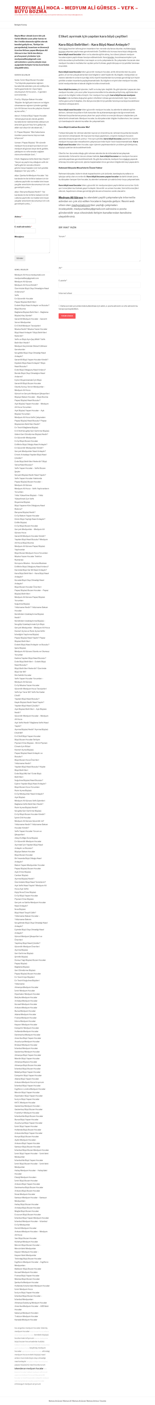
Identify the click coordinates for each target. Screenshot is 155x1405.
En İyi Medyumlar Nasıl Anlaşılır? (29, 794)
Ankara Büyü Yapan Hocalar (34, 116)
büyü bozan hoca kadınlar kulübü (29, 1341)
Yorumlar (103, 1401)
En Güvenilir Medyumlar (25, 438)
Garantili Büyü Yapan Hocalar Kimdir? (31, 360)
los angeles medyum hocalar (27, 1328)
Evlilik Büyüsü (21, 522)
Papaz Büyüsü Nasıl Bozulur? (27, 400)
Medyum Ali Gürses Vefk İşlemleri (30, 801)
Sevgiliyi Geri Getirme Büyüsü (28, 811)
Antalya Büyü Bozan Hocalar (27, 1208)
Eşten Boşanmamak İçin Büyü (28, 380)
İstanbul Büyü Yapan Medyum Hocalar (32, 1218)
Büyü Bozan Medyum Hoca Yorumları (31, 553)
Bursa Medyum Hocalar (25, 1011)
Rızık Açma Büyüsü (23, 790)
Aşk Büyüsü (20, 797)
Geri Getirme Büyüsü (24, 953)
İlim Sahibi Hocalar (23, 675)
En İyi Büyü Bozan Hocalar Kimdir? (30, 814)
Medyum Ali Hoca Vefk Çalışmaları (30, 417)
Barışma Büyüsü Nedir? (30, 192)
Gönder (19, 258)
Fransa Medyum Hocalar (26, 1018)
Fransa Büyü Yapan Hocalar (27, 1276)
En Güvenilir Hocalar (24, 298)
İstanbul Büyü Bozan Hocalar (28, 1069)
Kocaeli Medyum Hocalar (26, 1004)
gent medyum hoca (22, 1348)
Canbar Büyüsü (21, 875)
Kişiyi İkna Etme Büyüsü (25, 892)
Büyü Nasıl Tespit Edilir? (25, 913)
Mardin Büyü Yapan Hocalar (27, 1058)
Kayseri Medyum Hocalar (26, 1024)
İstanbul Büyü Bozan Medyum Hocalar (32, 1150)
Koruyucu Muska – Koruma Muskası (31, 563)
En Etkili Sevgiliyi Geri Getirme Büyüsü (32, 431)
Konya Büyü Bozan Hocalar (27, 1136)
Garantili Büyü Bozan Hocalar (28, 383)
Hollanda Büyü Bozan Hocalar (28, 1130)
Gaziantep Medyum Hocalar (27, 1052)
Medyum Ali (67, 1401)
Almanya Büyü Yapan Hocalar (28, 1055)
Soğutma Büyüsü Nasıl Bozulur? (29, 780)
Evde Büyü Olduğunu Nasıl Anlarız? (30, 370)
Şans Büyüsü (20, 648)
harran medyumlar (41, 1338)
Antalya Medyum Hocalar (26, 1001)
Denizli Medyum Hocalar (26, 1228)
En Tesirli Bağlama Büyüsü (26, 427)
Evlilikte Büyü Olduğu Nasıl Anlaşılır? (31, 444)
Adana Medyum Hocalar (25, 1014)
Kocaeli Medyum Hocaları (26, 1272)
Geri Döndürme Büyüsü (25, 970)
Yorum (62, 236)
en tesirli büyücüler (28, 1378)
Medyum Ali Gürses (71, 197)
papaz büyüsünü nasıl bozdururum (30, 1365)
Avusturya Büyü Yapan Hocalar (29, 1123)
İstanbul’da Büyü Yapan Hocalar (29, 1160)
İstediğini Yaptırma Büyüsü (27, 634)
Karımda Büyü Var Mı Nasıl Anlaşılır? (31, 570)
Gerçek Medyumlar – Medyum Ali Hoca (32, 628)
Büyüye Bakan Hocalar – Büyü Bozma (31, 397)
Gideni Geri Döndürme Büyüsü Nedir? (31, 434)
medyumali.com (80, 205)
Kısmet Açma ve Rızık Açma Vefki (30, 631)
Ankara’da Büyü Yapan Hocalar (29, 1133)
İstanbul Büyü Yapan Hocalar (28, 1086)
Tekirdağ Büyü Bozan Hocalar (28, 1259)
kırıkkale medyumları (42, 1345)
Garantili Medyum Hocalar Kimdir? (30, 536)
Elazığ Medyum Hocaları (25, 1177)
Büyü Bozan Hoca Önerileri (27, 760)
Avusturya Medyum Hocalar (27, 1041)
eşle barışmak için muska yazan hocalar (29, 1381)
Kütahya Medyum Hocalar (26, 1242)
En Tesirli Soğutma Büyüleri (27, 980)
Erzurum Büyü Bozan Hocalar (28, 1214)
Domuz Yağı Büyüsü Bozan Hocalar (30, 960)
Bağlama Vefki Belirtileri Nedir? (35, 159)
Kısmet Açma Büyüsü (24, 750)
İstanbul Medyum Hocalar (26, 1048)
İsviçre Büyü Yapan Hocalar (27, 1099)
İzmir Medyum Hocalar (25, 991)
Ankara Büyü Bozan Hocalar (27, 1191)
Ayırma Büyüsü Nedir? (24, 879)
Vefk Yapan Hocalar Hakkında (28, 478)
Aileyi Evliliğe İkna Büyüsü (26, 838)
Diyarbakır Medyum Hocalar (27, 994)
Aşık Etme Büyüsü (23, 872)
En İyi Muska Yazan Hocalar (27, 685)
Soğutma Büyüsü (22, 604)
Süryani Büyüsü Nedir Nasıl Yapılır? (30, 475)
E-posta (63, 280)
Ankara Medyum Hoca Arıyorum (29, 1082)
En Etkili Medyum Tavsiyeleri (28, 326)
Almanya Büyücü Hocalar (26, 1062)
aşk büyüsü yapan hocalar (32, 1351)
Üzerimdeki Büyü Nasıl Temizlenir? (30, 882)
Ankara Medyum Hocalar (26, 1007)
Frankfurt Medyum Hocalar (27, 1113)
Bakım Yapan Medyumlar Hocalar (30, 865)
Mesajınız (19, 237)
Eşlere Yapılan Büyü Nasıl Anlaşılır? (30, 784)
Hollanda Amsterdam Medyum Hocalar (32, 1286)
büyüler (111, 57)
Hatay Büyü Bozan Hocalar (27, 1204)
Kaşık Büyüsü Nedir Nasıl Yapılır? (29, 702)
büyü (65, 48)
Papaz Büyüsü (23, 132)
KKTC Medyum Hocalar (25, 1102)
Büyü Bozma (20, 309)
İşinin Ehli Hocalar (23, 818)
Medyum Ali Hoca (93, 1401)
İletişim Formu (21, 25)
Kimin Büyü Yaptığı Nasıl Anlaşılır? (30, 519)
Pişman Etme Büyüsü (24, 899)
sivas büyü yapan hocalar (24, 1335)
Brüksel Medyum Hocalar (26, 1045)
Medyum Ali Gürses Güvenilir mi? (29, 821)
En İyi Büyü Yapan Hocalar (26, 896)
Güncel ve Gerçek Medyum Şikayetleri (32, 393)
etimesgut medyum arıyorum (28, 1384)
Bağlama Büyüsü (22, 967)
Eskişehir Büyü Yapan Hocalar (28, 1075)
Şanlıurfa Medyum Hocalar (32, 175)
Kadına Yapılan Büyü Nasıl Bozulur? (30, 658)
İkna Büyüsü (20, 909)
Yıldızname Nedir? (23, 763)
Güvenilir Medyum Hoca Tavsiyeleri (31, 689)
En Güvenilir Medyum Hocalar (28, 841)
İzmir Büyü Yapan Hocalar (26, 1126)
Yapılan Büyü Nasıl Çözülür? (27, 706)
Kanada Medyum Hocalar (26, 1320)
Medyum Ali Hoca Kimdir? (26, 285)
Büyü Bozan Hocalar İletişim (27, 739)
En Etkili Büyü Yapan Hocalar (28, 736)
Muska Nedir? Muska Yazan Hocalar (31, 329)
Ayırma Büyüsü (21, 950)
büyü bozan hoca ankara (39, 1331)
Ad (60, 268)
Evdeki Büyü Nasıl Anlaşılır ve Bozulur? (32, 305)
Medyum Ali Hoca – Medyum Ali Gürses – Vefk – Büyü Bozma (76, 9)
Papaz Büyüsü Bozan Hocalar (28, 868)
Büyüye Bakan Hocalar (32, 99)
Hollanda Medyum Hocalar (27, 1031)
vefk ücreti (43, 1372)
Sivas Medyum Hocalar (25, 1194)
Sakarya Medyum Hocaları (26, 1313)
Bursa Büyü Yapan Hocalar (27, 1119)
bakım (127, 159)
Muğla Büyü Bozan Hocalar (27, 1211)
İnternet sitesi (65, 293)
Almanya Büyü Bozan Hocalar (28, 1065)
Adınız (18, 217)
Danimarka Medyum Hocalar (27, 1035)
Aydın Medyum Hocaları (25, 1140)
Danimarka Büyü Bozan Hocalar (29, 1187)
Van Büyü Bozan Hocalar (26, 1238)
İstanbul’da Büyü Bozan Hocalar (29, 1116)
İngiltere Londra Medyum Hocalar (30, 1089)
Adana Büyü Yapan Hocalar (27, 1079)
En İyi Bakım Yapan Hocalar (27, 516)
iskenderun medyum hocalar (29, 1368)
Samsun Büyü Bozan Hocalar (27, 1147)
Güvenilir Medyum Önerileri (27, 946)
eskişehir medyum (42, 1378)
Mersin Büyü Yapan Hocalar (27, 1092)
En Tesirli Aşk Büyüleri (25, 977)
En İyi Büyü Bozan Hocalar (26, 441)
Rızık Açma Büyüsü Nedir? (26, 807)
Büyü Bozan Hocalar (24, 855)
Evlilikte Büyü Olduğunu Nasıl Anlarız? (32, 566)
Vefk (17, 295)
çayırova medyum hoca (23, 1375)
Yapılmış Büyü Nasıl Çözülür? (27, 943)
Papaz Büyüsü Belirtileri (25, 302)
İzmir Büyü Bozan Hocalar (32, 80)
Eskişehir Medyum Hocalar (27, 1028)
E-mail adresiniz (23, 227)
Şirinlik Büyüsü (21, 957)
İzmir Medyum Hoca (24, 1289)
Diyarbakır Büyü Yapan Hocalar (29, 1096)
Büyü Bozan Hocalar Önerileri (28, 587)
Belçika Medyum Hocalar (26, 997)
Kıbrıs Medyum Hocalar (25, 1021)
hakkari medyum (33, 1372)
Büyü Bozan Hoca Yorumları (27, 787)
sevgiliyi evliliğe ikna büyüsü (37, 1361)
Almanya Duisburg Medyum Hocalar (31, 1303)
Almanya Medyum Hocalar (26, 987)
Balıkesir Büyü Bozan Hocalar (28, 1269)
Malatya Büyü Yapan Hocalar (28, 1072)
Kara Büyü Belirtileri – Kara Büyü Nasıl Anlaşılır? (94, 44)
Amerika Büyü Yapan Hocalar (28, 1038)
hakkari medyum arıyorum (24, 1345)
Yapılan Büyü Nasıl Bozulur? (27, 699)
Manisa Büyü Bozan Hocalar (27, 1279)
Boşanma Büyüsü (22, 502)
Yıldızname (20, 984)
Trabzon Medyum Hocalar (26, 1316)
